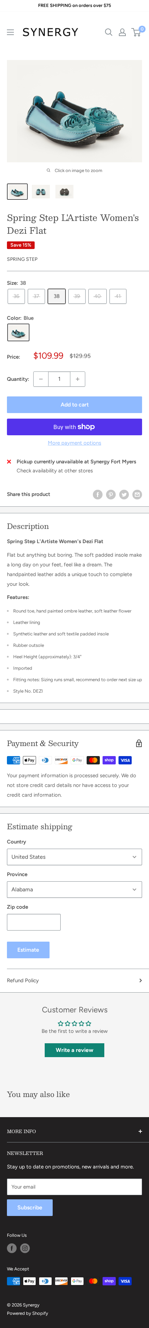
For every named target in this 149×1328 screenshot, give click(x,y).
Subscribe (29, 1207)
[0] (136, 32)
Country (16, 842)
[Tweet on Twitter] (124, 494)
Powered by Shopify (27, 1313)
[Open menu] (10, 32)
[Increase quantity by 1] (77, 379)
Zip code (17, 907)
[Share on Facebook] (98, 494)
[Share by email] (137, 494)
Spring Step (22, 259)
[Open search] (109, 32)
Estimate (28, 949)
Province (17, 874)
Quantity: (18, 379)
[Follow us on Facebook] (12, 1248)
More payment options (74, 443)
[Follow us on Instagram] (25, 1248)
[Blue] (18, 332)
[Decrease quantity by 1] (41, 379)
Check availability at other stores (55, 471)
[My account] (122, 32)
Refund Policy (23, 980)
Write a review (74, 1050)
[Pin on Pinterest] (111, 494)
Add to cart (75, 404)
